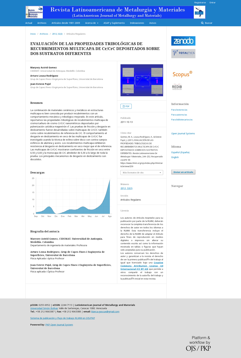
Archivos (41, 22)
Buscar (208, 22)
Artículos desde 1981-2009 (66, 22)
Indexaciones (137, 22)
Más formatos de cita (133, 172)
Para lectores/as (179, 109)
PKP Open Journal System (59, 324)
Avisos (152, 22)
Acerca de (90, 22)
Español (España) (180, 152)
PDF (127, 106)
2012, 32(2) (57, 33)
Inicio (33, 33)
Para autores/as (179, 114)
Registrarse (200, 2)
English (175, 157)
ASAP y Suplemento (114, 22)
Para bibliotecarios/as (182, 119)
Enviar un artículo (183, 172)
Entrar (213, 2)
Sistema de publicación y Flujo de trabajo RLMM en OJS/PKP (62, 318)
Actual (28, 22)
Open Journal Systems (183, 133)
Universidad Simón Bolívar (44, 308)
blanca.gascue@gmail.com (105, 311)
